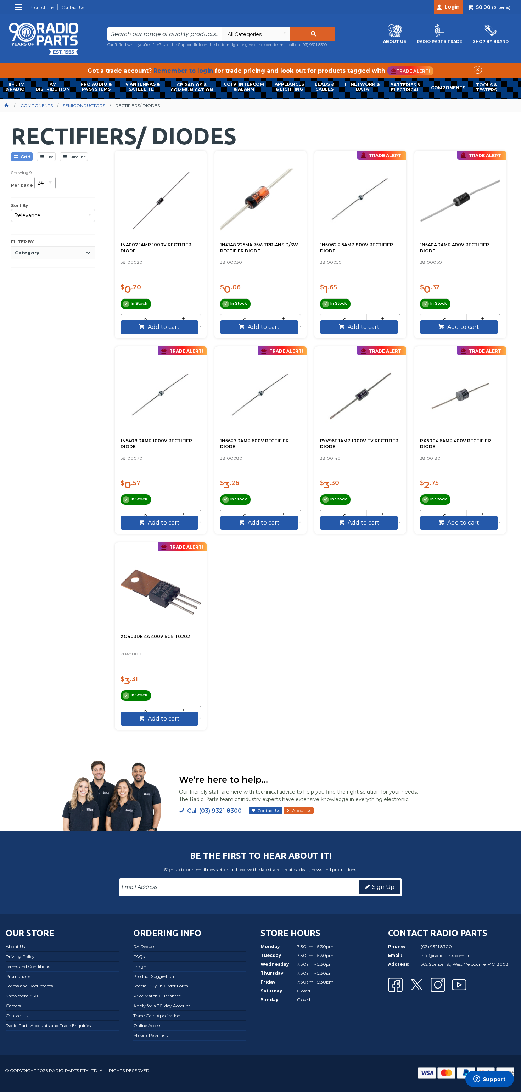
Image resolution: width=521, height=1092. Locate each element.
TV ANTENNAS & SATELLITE (141, 87)
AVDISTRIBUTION (52, 87)
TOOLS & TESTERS (486, 87)
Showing (21, 172)
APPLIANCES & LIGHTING (289, 87)
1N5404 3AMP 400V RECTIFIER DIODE (454, 247)
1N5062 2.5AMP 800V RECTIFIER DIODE (356, 247)
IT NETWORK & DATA (362, 87)
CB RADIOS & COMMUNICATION (191, 87)
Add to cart (163, 327)
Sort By (19, 205)
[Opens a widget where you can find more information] (489, 1079)
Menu (19, 9)
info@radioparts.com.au (446, 955)
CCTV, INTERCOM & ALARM (244, 87)
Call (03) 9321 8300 (214, 810)
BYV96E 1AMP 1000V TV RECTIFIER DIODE (359, 443)
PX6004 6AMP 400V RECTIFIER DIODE (455, 443)
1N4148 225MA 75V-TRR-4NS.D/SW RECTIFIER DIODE (259, 247)
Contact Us (268, 810)
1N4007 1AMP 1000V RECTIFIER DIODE (156, 247)
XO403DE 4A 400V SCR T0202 (155, 636)
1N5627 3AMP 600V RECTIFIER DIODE (254, 443)
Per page (22, 185)
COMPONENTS (448, 87)
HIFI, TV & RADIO (15, 87)
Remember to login (183, 70)
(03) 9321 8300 (314, 44)
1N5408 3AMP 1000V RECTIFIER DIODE (156, 443)
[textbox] (165, 34)
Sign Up (383, 887)
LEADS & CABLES (324, 87)
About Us (301, 810)
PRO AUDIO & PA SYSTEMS (96, 87)
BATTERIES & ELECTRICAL (405, 87)
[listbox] (255, 34)
